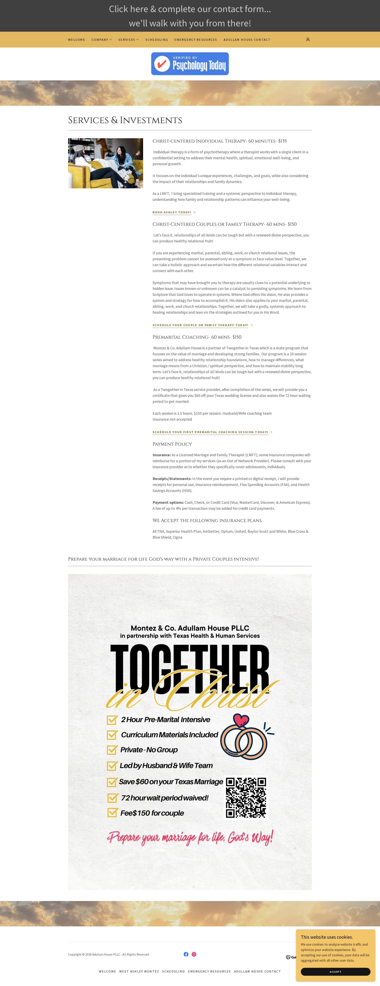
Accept (336, 972)
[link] (190, 63)
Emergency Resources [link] (195, 40)
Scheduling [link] (156, 40)
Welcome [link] (76, 40)
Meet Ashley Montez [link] (139, 971)
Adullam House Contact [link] (247, 40)
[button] (102, 39)
